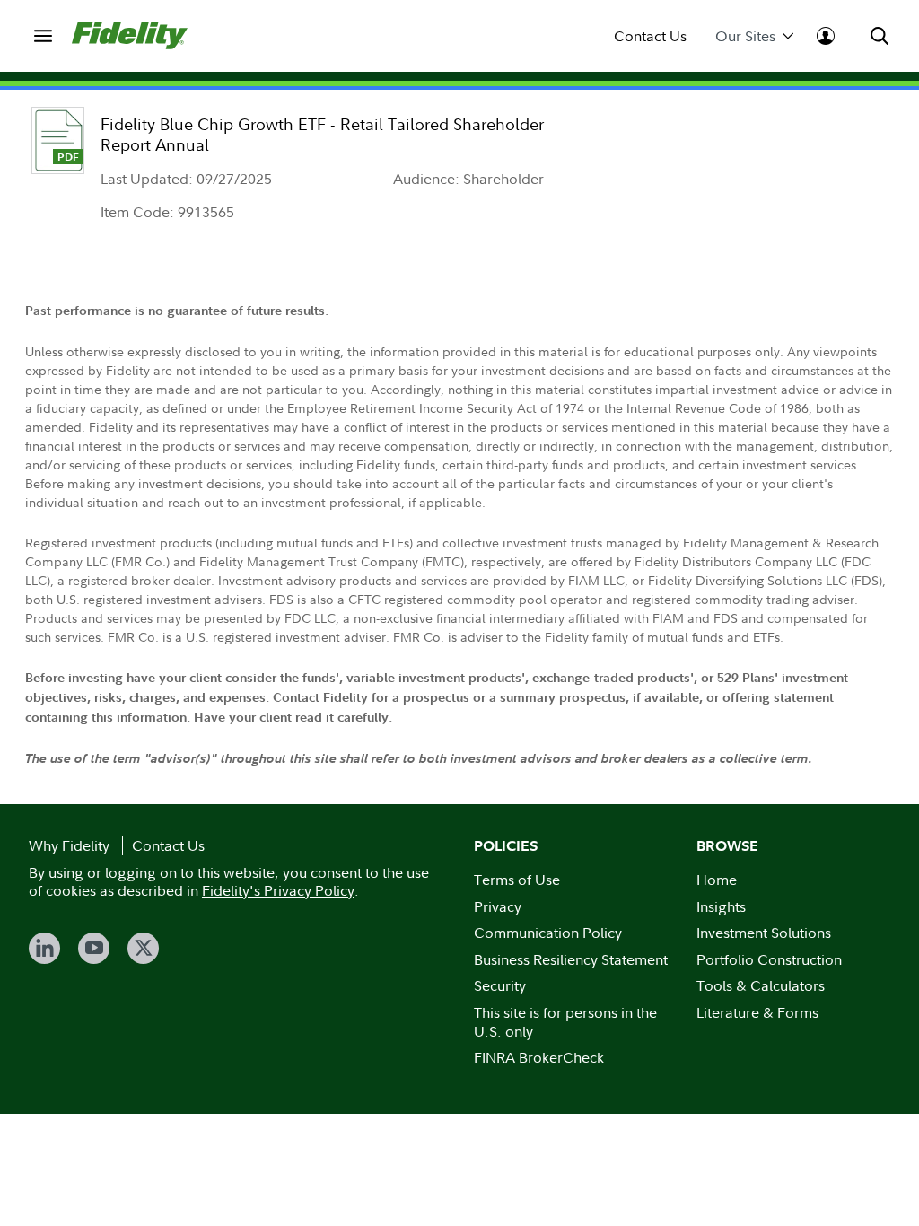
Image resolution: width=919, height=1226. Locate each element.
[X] (143, 948)
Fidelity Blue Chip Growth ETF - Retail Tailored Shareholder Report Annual (322, 134)
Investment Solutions (763, 932)
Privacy (497, 906)
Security (500, 985)
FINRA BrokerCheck (539, 1057)
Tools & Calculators (760, 985)
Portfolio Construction (769, 959)
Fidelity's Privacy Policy (278, 890)
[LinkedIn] (44, 948)
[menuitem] (43, 35)
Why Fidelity (69, 845)
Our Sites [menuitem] (745, 36)
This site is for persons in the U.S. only (565, 1022)
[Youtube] (93, 948)
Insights (721, 906)
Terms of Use (517, 879)
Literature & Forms (757, 1012)
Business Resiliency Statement (571, 959)
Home (716, 879)
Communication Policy (548, 932)
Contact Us (650, 36)
